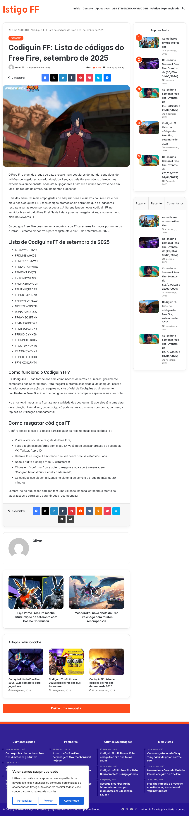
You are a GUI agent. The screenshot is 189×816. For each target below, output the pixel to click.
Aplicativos (102, 8)
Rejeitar (48, 800)
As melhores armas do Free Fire (170, 42)
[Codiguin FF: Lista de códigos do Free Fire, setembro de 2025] (149, 127)
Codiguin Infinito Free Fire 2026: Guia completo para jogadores (24, 682)
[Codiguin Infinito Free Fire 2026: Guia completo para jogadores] (25, 662)
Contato (88, 8)
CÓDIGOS (24, 29)
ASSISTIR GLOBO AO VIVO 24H (130, 8)
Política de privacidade (164, 8)
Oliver (18, 67)
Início (76, 8)
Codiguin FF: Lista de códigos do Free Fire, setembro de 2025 (170, 133)
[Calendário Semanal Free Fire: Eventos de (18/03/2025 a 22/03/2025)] (149, 93)
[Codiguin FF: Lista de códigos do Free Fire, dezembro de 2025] (106, 662)
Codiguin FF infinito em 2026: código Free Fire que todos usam (65, 682)
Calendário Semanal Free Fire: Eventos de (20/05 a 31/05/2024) (170, 68)
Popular (141, 203)
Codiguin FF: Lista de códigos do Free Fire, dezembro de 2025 (102, 682)
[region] (48, 787)
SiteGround (93, 809)
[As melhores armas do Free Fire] (149, 42)
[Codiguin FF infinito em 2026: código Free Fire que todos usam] (66, 662)
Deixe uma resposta (66, 708)
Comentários (175, 203)
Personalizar (24, 800)
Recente (156, 203)
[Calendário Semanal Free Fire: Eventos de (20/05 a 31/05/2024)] (149, 63)
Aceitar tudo (71, 800)
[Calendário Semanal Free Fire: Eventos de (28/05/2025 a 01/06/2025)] (149, 160)
